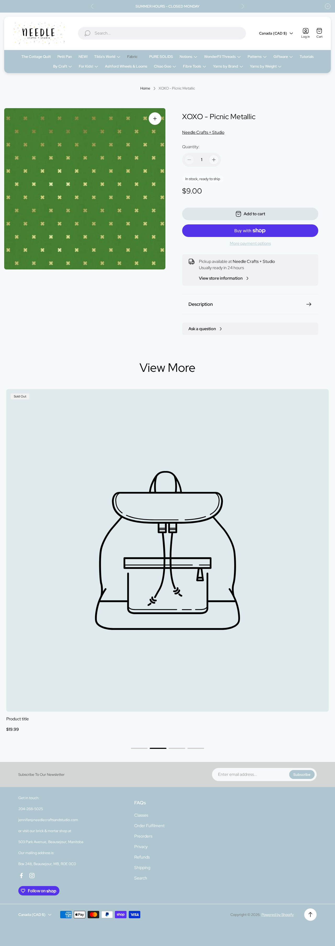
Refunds (142, 857)
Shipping (142, 867)
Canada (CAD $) (273, 33)
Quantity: (190, 147)
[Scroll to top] (310, 914)
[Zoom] (155, 118)
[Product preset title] (167, 550)
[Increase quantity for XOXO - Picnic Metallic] (214, 160)
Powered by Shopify (277, 914)
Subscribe (301, 774)
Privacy (141, 846)
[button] (139, 748)
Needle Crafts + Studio (203, 132)
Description (200, 304)
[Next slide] (243, 6)
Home (145, 88)
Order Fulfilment (149, 825)
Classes (141, 815)
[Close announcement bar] (328, 6)
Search (140, 878)
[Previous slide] (92, 6)
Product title (17, 719)
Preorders (143, 836)
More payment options (250, 243)
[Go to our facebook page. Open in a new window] (21, 875)
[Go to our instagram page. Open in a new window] (32, 875)
